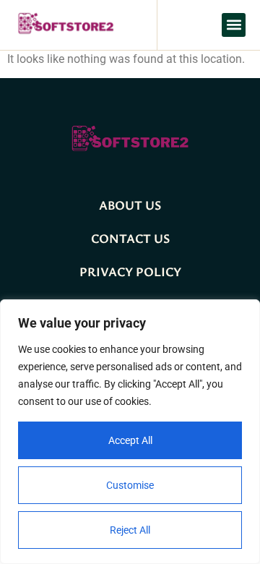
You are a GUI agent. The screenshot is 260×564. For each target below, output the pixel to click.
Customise (130, 485)
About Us (130, 204)
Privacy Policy (130, 271)
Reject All (130, 530)
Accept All (130, 440)
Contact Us (130, 238)
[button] (234, 25)
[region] (130, 431)
